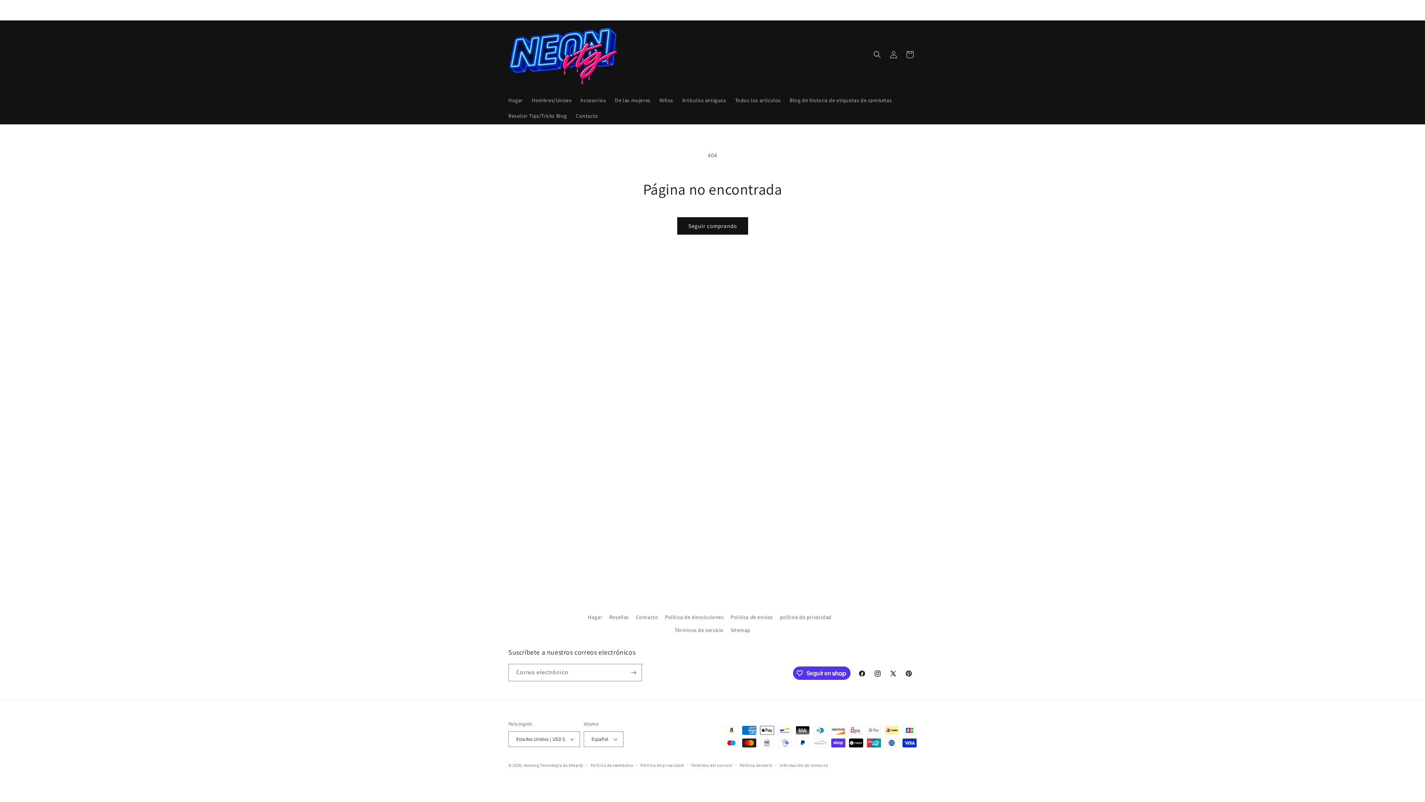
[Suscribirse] (633, 672)
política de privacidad (806, 617)
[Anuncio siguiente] (791, 10)
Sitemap (740, 630)
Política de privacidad (662, 765)
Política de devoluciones (694, 617)
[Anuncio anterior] (633, 10)
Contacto (647, 617)
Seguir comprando (712, 225)
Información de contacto (804, 765)
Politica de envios (752, 617)
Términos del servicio (712, 765)
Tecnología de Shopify (561, 765)
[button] (877, 54)
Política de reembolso (612, 765)
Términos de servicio (699, 630)
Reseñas (619, 617)
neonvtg (532, 765)
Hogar (595, 617)
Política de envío (756, 765)
